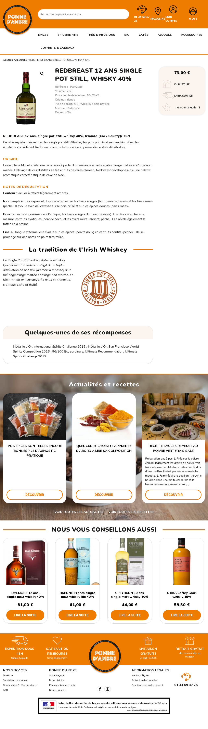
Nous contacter (57, 690)
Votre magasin (57, 675)
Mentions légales (140, 675)
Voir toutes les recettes (131, 512)
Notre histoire (56, 680)
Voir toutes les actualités (79, 512)
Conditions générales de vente (147, 685)
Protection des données (144, 680)
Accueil (8, 60)
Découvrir (34, 495)
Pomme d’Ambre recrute (62, 685)
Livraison (8, 675)
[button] (42, 73)
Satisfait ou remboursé (15, 680)
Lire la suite (25, 615)
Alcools (21, 60)
